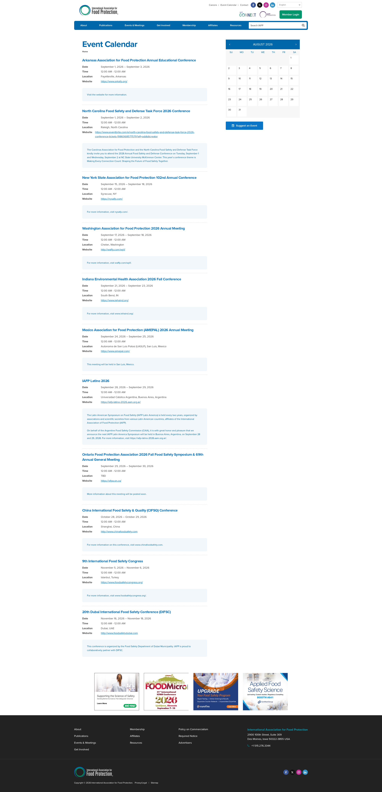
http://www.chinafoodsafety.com (119, 531)
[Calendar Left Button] (229, 44)
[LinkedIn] (272, 5)
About (83, 25)
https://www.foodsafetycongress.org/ (122, 582)
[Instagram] (266, 5)
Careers (213, 5)
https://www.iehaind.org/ (115, 300)
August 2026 (263, 44)
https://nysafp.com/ (112, 199)
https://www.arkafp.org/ (114, 81)
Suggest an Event (246, 126)
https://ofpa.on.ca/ (111, 481)
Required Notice (188, 736)
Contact (244, 5)
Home (85, 51)
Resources (235, 25)
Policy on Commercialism (193, 729)
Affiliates (213, 25)
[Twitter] (259, 5)
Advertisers (185, 743)
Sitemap (154, 782)
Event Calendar (229, 5)
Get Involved (163, 25)
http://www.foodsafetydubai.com (119, 633)
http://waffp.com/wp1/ (113, 250)
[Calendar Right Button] (296, 44)
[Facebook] (253, 5)
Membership (189, 25)
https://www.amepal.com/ (115, 351)
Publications (105, 25)
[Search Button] (303, 25)
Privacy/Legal (141, 782)
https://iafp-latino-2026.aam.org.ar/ (121, 402)
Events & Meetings (134, 25)
